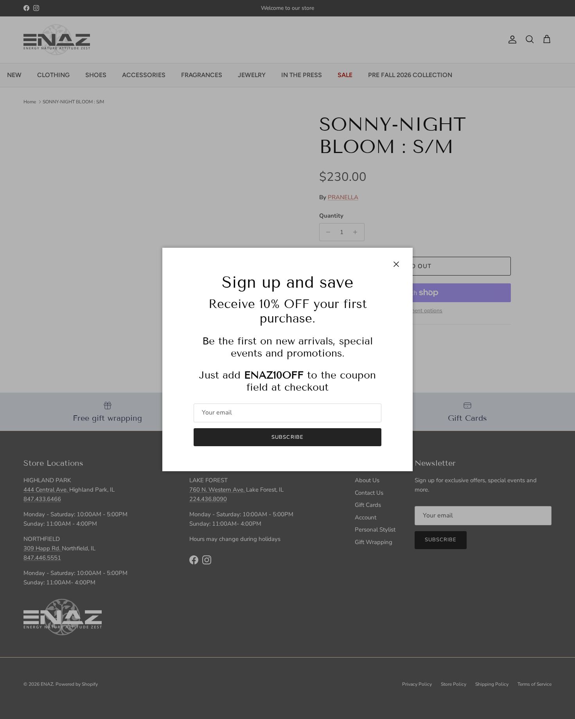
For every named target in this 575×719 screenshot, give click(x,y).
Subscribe (287, 437)
